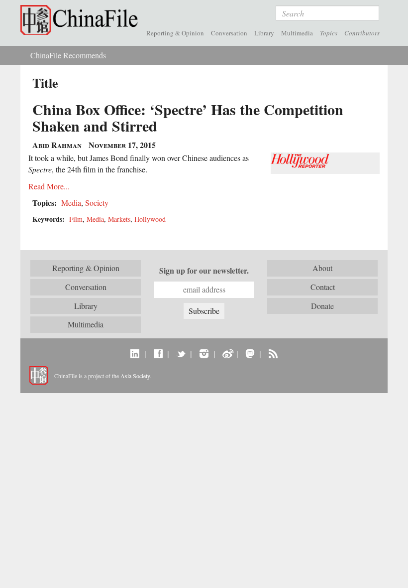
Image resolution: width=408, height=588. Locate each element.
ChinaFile (81, 20)
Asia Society (135, 376)
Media (71, 202)
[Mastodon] (250, 353)
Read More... (49, 186)
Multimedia (297, 32)
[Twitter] (181, 353)
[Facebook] (158, 353)
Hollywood (150, 219)
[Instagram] (204, 353)
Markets (119, 219)
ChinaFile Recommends (68, 55)
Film (76, 219)
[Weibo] (227, 353)
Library (264, 32)
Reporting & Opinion (175, 32)
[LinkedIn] (135, 353)
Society (96, 202)
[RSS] (273, 353)
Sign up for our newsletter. (204, 270)
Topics (328, 32)
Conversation (229, 32)
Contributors (362, 32)
